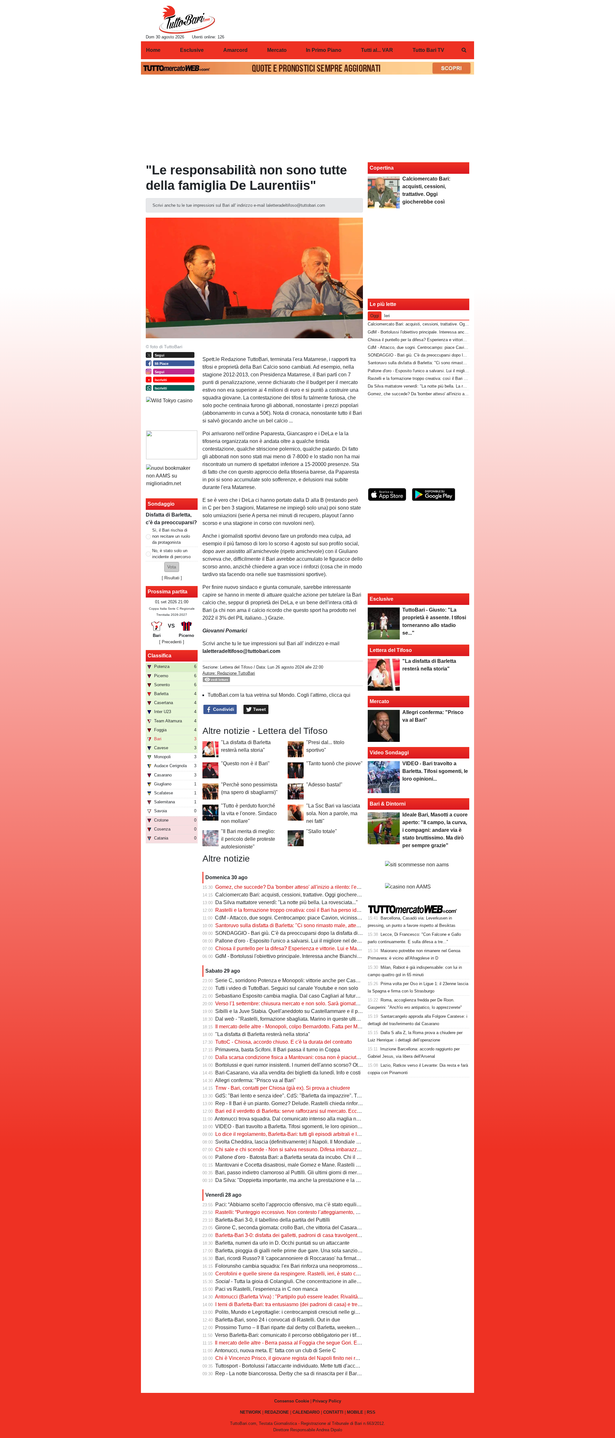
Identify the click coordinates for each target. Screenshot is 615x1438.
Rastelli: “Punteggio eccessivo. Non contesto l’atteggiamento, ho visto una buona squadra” (317, 1212)
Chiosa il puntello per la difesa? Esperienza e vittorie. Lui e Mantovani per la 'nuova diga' (315, 948)
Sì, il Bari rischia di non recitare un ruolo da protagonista (171, 536)
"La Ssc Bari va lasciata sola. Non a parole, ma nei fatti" (333, 813)
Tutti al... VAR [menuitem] (377, 50)
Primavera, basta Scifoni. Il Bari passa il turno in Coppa (277, 1049)
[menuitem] (464, 50)
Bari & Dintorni (388, 804)
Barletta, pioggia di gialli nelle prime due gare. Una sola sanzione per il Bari (300, 1250)
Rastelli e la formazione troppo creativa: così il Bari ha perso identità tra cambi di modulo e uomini (325, 910)
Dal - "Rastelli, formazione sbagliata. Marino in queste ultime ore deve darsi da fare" (315, 1019)
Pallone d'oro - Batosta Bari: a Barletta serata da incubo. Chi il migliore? (296, 1157)
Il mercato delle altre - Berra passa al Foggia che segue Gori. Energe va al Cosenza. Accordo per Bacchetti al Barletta (348, 1343)
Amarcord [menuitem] (235, 50)
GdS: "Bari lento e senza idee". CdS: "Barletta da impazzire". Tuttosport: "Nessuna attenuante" (322, 1095)
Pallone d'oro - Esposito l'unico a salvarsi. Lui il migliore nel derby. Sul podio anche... (311, 941)
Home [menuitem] (153, 50)
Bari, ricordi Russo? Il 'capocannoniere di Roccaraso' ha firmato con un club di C (306, 1258)
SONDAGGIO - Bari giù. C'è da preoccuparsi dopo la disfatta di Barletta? (297, 933)
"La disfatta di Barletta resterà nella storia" (262, 1034)
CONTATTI (333, 1412)
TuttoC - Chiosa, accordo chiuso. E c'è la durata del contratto (283, 1042)
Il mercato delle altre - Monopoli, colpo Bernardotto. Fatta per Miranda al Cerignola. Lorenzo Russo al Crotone (339, 1026)
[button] (171, 567)
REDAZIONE (277, 1412)
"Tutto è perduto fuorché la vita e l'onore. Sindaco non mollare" (249, 813)
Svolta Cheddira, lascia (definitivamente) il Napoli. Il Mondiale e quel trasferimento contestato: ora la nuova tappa (343, 1142)
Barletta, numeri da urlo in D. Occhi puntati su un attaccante (282, 1243)
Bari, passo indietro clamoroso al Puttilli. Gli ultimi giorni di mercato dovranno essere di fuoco (320, 1172)
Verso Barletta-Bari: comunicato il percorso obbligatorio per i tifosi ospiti (295, 1335)
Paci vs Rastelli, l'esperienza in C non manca (266, 1289)
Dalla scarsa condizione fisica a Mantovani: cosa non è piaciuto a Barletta (298, 1057)
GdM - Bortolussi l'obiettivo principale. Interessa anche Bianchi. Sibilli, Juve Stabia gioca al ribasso (327, 956)
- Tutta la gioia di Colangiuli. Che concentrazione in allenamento (295, 1281)
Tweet (259, 709)
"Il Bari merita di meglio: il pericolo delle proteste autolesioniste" (248, 839)
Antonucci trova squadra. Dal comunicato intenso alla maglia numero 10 (296, 1118)
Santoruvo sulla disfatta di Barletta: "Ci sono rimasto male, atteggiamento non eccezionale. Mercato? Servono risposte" (349, 925)
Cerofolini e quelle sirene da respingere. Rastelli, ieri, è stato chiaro (291, 1273)
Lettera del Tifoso (236, 667)
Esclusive (381, 599)
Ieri (387, 315)
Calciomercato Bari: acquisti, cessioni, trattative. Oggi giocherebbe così (295, 894)
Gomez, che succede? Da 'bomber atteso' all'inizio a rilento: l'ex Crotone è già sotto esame (317, 887)
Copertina (382, 168)
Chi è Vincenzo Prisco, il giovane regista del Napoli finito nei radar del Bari (299, 1358)
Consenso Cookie (291, 1401)
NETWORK (250, 1412)
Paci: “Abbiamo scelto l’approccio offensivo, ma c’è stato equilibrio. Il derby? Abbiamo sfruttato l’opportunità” (337, 1204)
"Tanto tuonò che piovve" (334, 763)
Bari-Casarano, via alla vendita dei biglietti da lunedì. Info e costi (288, 1072)
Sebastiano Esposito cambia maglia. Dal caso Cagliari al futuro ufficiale (296, 996)
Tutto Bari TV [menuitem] (428, 50)
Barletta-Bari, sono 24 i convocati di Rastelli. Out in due (277, 1319)
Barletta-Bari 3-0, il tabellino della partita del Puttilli (272, 1220)
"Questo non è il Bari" (245, 763)
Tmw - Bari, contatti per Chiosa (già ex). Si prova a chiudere (282, 1088)
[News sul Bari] (187, 19)
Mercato (379, 701)
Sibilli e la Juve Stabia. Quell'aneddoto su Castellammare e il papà (290, 1011)
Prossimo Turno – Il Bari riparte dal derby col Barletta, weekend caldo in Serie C (305, 1327)
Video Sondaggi (389, 752)
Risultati (171, 577)
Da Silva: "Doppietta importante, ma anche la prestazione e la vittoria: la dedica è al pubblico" (321, 1180)
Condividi (223, 709)
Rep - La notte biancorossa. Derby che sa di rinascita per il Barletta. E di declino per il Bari (317, 1373)
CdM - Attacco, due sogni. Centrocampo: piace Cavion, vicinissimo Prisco (298, 917)
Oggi (374, 315)
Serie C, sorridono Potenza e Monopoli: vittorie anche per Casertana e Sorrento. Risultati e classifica (329, 980)
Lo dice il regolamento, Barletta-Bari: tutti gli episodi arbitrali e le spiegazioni (301, 1134)
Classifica (159, 655)
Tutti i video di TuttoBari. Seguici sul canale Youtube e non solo (286, 988)
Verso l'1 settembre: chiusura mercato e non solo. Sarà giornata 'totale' (294, 1003)
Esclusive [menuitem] (192, 50)
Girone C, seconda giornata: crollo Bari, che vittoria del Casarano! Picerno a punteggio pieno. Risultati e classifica (344, 1227)
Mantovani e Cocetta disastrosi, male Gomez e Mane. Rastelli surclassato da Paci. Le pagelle (321, 1165)
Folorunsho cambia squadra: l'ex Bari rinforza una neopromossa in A (292, 1266)
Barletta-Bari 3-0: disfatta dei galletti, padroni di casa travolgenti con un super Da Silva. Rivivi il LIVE (328, 1235)
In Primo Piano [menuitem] (323, 50)
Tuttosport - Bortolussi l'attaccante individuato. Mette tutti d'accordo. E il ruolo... (303, 1366)
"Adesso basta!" (324, 784)
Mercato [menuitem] (277, 50)
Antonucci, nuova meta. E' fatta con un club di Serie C (275, 1350)
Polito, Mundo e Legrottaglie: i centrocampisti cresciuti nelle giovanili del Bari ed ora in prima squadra (329, 1312)
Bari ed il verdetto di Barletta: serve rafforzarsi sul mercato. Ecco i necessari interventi (311, 1111)
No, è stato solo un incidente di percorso (171, 553)
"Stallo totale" (321, 831)
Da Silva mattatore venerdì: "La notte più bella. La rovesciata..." (286, 902)
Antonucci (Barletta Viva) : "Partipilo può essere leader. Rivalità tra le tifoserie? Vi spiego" (316, 1296)
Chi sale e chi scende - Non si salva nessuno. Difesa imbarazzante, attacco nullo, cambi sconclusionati (331, 1149)
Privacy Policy (327, 1401)
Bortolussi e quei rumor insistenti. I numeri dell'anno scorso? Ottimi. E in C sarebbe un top (316, 1065)
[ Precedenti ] (171, 641)
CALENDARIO (306, 1412)
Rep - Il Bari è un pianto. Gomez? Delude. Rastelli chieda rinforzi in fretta (297, 1103)
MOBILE (355, 1412)
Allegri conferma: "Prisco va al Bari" (255, 1080)
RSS (371, 1412)
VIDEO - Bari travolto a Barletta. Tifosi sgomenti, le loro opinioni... (289, 1126)
